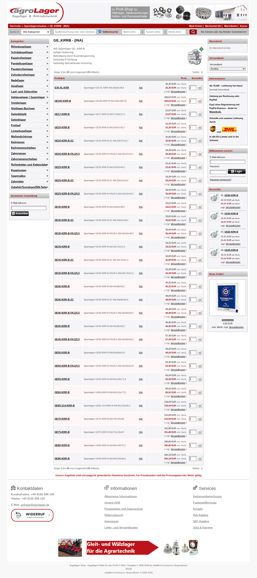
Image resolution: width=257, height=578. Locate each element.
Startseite (15, 26)
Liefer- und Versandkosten (121, 527)
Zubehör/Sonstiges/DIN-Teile (29, 187)
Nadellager (17, 80)
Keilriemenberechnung (207, 496)
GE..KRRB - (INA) (59, 26)
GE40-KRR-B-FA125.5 (67, 312)
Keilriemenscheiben (23, 147)
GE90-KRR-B (62, 458)
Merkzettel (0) (213, 26)
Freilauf (15, 125)
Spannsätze (18, 175)
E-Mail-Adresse (18, 203)
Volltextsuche (110, 32)
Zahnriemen (18, 153)
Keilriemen (17, 142)
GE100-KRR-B (63, 101)
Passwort (214, 166)
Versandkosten (178, 91)
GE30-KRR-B (62, 207)
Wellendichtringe (21, 136)
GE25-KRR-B (62, 167)
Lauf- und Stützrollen (24, 91)
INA (141, 87)
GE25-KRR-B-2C (64, 180)
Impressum (111, 521)
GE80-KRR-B (62, 445)
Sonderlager (18, 102)
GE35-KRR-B (62, 246)
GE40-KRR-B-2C (64, 299)
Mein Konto (195, 26)
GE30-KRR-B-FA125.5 (67, 233)
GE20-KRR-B (62, 127)
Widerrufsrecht (113, 515)
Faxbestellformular (205, 502)
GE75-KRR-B (62, 432)
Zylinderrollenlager (23, 74)
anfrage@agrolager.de (35, 504)
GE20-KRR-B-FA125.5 (67, 154)
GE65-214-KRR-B (65, 405)
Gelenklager (18, 119)
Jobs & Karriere (203, 527)
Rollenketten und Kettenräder (29, 164)
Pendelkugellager (22, 63)
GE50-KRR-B (62, 352)
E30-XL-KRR (62, 87)
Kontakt (198, 508)
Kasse (243, 26)
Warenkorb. (215, 112)
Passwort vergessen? (220, 179)
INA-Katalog (200, 515)
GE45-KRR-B (62, 326)
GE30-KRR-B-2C (64, 220)
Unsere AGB (112, 502)
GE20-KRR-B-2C (64, 140)
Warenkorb (230, 26)
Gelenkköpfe (19, 114)
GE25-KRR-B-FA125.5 (67, 193)
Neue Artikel (216, 274)
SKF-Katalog (201, 521)
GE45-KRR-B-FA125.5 (67, 339)
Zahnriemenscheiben (24, 159)
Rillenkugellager (21, 46)
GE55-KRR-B (62, 379)
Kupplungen (18, 170)
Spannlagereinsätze (35, 26)
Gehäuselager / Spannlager (28, 97)
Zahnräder (17, 181)
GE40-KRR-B (62, 286)
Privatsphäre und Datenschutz (123, 508)
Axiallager (17, 86)
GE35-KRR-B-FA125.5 (67, 273)
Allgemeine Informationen (120, 496)
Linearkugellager (21, 130)
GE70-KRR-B (62, 418)
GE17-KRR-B (62, 114)
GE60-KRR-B (62, 392)
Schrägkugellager (22, 52)
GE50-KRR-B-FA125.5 (67, 365)
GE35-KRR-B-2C (64, 259)
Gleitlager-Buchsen (23, 108)
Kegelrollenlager (21, 57)
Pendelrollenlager (22, 69)
